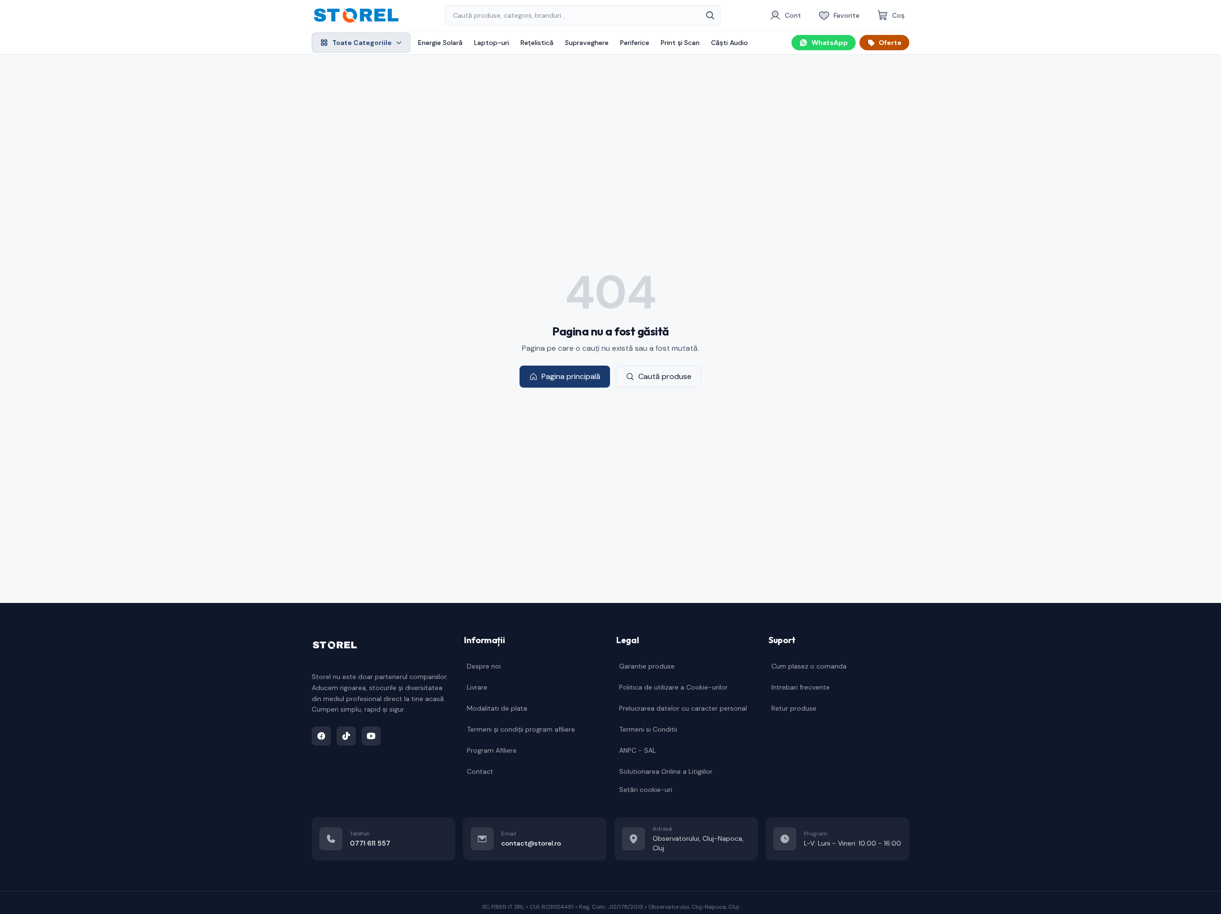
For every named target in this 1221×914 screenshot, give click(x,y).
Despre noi (484, 666)
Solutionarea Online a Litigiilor (665, 771)
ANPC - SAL (637, 750)
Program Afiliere (492, 750)
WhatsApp (830, 42)
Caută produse (664, 376)
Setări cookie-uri (645, 789)
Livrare (477, 687)
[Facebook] (321, 736)
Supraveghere (587, 42)
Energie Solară (440, 42)
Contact (480, 771)
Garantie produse (647, 666)
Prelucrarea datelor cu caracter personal (683, 708)
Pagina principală (571, 376)
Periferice (634, 42)
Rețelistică (537, 42)
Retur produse (793, 708)
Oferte (890, 42)
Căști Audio (729, 42)
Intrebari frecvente (800, 687)
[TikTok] (346, 736)
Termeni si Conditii (648, 729)
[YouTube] (371, 736)
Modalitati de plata (497, 708)
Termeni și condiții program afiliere (521, 729)
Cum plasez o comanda (809, 666)
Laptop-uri (491, 42)
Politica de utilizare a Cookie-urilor (673, 687)
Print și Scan (680, 42)
